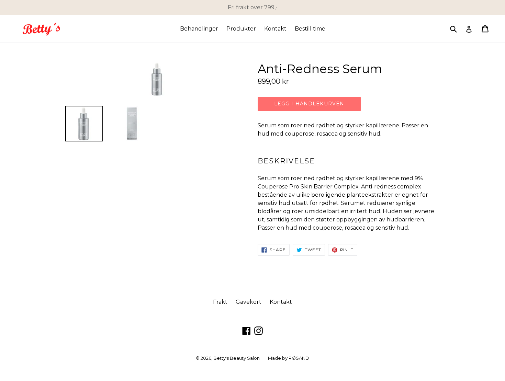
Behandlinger (199, 28)
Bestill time (310, 28)
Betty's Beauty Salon (236, 358)
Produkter (241, 28)
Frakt (220, 302)
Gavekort (248, 302)
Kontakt (275, 28)
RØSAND (299, 358)
